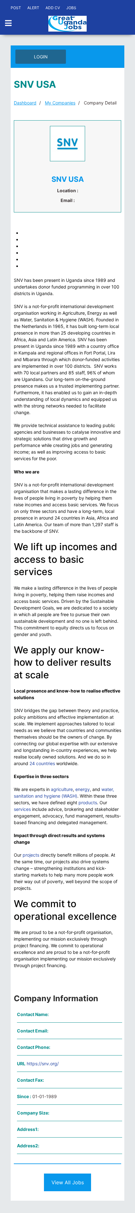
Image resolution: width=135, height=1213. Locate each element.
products (87, 802)
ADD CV (53, 7)
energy (82, 789)
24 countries (42, 763)
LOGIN (41, 56)
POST (16, 7)
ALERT (33, 7)
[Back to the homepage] (67, 24)
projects (31, 855)
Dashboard (25, 102)
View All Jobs (67, 1182)
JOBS (71, 7)
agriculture (62, 789)
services (22, 809)
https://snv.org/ (43, 1063)
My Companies (60, 102)
